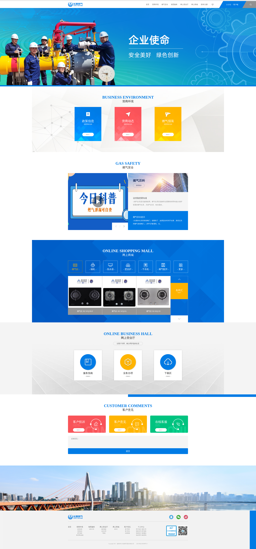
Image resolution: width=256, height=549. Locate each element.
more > (88, 134)
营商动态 (79, 531)
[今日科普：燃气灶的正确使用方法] (98, 201)
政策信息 (79, 529)
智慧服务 (174, 4)
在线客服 (127, 533)
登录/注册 (204, 4)
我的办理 (138, 531)
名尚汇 (116, 529)
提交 (128, 451)
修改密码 (144, 535)
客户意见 (127, 527)
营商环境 (155, 4)
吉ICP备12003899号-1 (142, 543)
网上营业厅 (184, 4)
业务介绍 (91, 529)
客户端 (235, 4)
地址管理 (138, 535)
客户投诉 (127, 529)
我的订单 (144, 529)
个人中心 (141, 527)
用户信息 (138, 529)
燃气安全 (165, 4)
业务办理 (103, 531)
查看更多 (139, 185)
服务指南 (103, 529)
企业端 (228, 4)
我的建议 (144, 533)
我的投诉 (138, 533)
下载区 (104, 533)
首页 (147, 4)
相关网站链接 (79, 535)
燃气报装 (79, 533)
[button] (116, 226)
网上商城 (194, 4)
